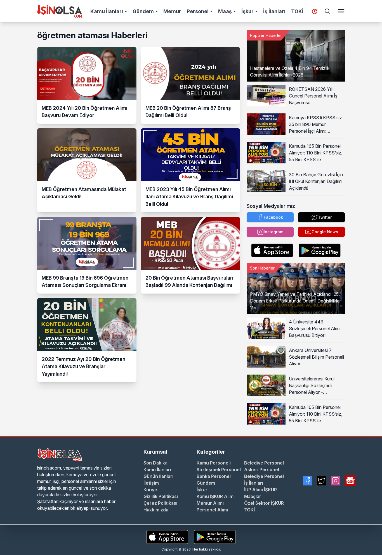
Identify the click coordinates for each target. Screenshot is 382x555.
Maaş (225, 11)
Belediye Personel (264, 463)
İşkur (247, 11)
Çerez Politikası (160, 503)
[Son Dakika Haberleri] (314, 11)
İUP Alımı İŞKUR (260, 489)
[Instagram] (335, 480)
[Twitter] (321, 480)
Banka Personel (214, 476)
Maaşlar (252, 496)
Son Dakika (155, 463)
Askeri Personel (261, 469)
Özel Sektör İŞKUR (264, 503)
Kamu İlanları (106, 11)
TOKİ (297, 11)
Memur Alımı (210, 503)
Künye (150, 489)
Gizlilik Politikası (160, 496)
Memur (172, 11)
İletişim (151, 483)
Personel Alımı (212, 510)
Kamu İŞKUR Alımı (216, 496)
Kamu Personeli (214, 463)
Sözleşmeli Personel (219, 469)
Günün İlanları (158, 476)
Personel (198, 11)
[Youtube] (350, 480)
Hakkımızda (155, 510)
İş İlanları (274, 11)
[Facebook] (307, 480)
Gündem (143, 11)
